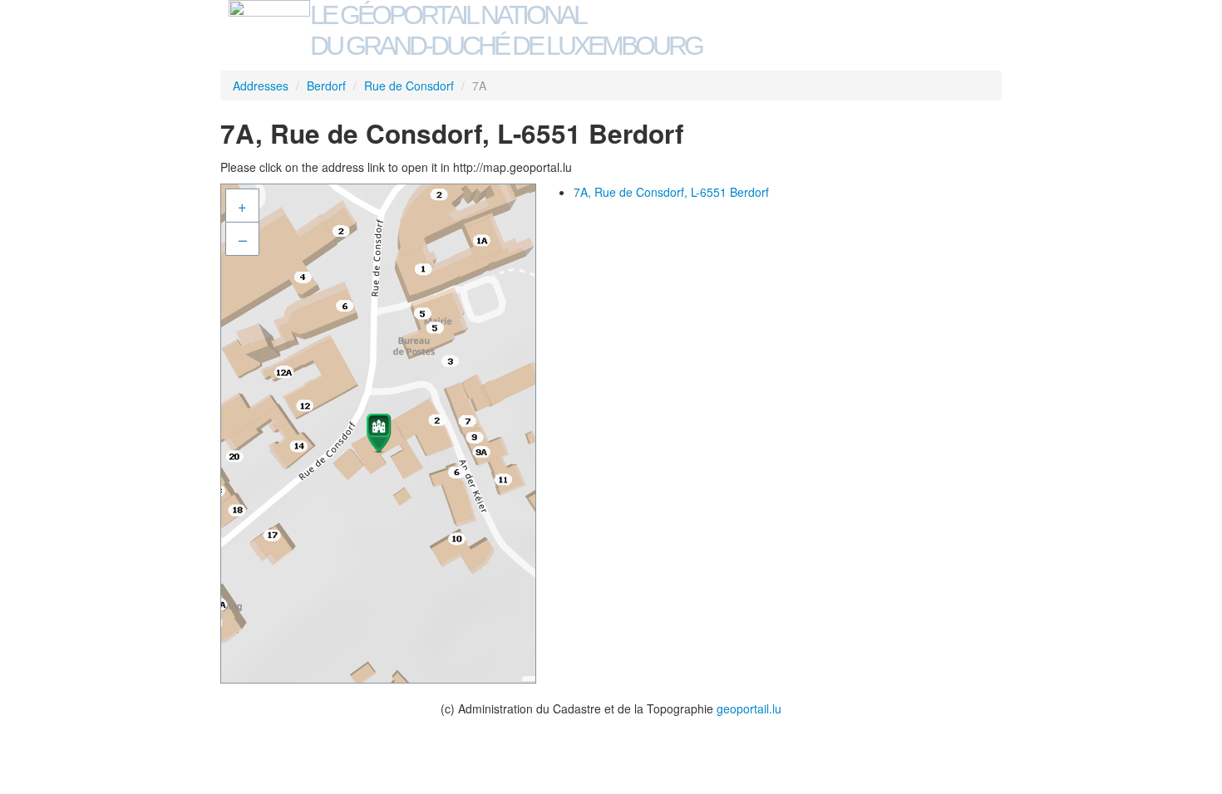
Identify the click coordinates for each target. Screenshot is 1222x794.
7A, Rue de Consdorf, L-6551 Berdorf (671, 192)
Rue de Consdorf (409, 85)
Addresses (260, 85)
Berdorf (326, 85)
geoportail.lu (749, 708)
